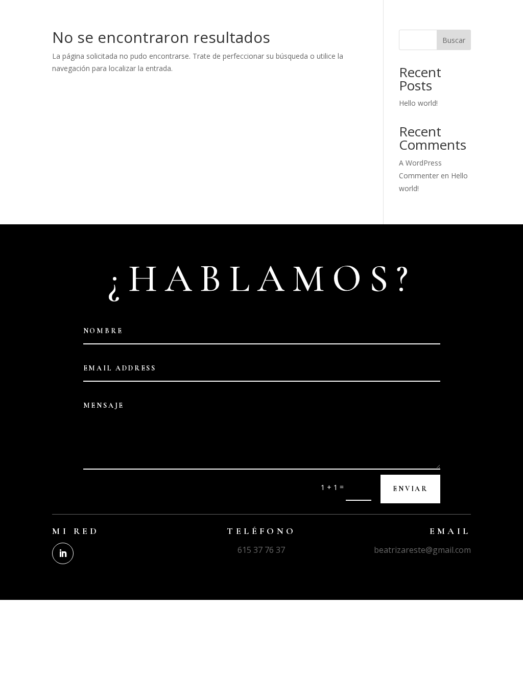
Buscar (453, 40)
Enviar (410, 488)
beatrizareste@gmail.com (422, 549)
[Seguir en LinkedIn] (63, 553)
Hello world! (418, 103)
